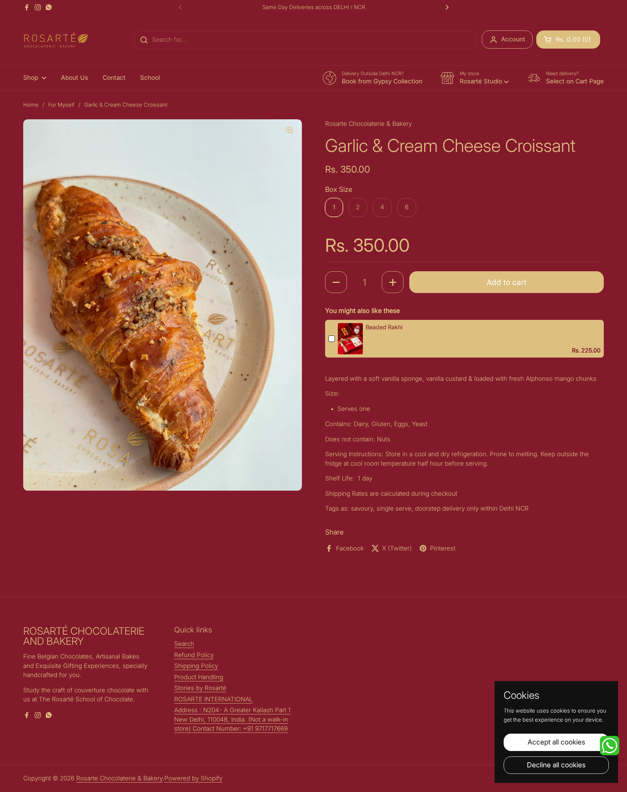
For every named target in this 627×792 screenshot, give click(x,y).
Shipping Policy (196, 665)
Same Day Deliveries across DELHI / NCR (313, 7)
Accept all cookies (556, 742)
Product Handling (198, 677)
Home (30, 105)
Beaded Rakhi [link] (384, 327)
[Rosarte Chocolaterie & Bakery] (56, 40)
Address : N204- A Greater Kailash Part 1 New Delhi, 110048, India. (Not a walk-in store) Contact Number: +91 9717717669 (232, 719)
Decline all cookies (556, 764)
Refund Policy (194, 655)
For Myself (61, 105)
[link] (350, 338)
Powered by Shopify (193, 778)
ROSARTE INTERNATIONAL (213, 699)
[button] (568, 39)
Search (184, 643)
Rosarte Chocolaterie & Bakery (119, 778)
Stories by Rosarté (200, 688)
